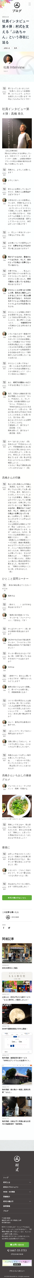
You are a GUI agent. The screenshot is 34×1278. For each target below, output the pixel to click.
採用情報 (6, 1206)
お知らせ (7, 48)
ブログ (5, 1211)
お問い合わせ (18, 1245)
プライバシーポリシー (17, 1271)
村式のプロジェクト (11, 1187)
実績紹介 (6, 1197)
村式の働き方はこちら (17, 898)
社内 (15, 48)
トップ (5, 1177)
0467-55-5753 (18, 1250)
